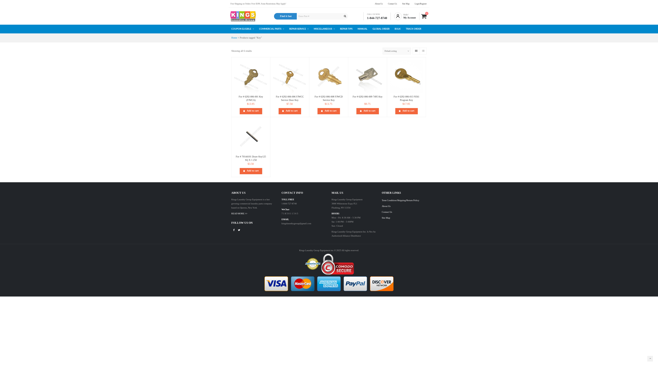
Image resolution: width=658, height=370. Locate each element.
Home (234, 37)
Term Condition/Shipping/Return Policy (400, 200)
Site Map (386, 218)
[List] (423, 51)
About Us (386, 206)
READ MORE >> (239, 213)
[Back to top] (650, 358)
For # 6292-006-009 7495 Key (367, 96)
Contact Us (387, 212)
